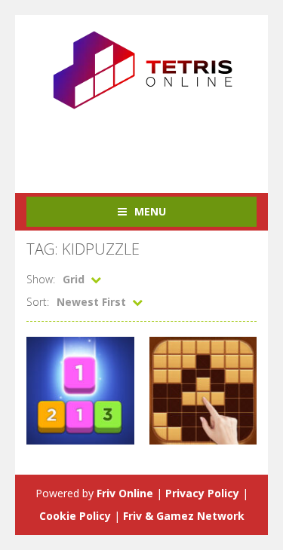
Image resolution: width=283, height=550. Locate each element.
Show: (40, 279)
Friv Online (125, 493)
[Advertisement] (154, 142)
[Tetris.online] (142, 68)
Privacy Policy (202, 493)
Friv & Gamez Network (184, 516)
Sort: (37, 302)
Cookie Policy (75, 516)
